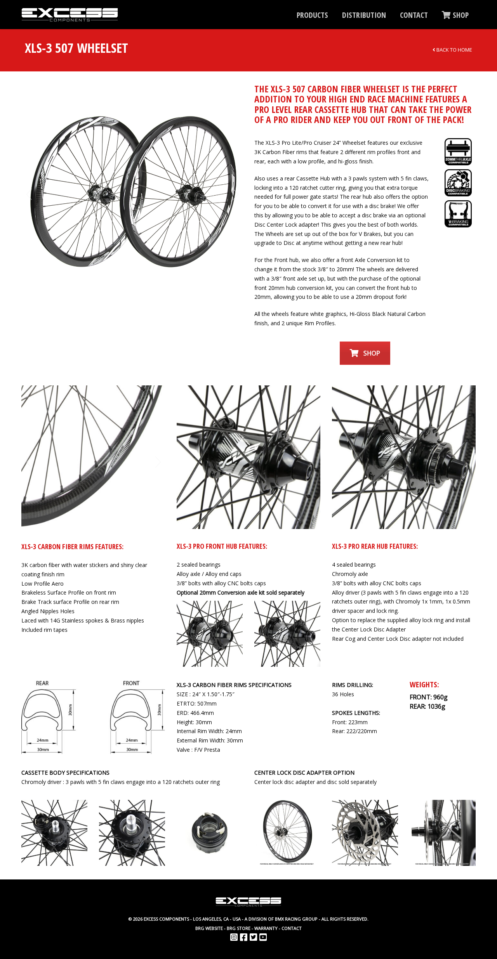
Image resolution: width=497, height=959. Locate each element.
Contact (414, 15)
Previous (28, 194)
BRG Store (238, 928)
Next (235, 194)
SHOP (460, 15)
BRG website (209, 928)
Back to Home (453, 49)
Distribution (364, 15)
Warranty (266, 928)
